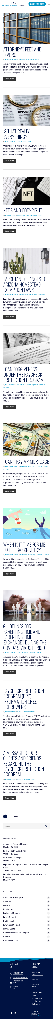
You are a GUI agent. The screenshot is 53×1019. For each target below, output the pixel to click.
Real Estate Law (39, 295)
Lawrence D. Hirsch (11, 59)
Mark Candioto (10, 141)
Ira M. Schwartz (10, 215)
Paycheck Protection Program (16, 933)
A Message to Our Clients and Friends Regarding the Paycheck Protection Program (23, 763)
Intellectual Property (24, 215)
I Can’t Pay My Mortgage (26, 461)
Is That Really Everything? (16, 134)
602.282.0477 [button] (18, 973)
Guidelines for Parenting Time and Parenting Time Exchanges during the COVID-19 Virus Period (24, 637)
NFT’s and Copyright (22, 210)
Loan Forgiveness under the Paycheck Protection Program (23, 374)
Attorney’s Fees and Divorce (22, 52)
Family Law (27, 652)
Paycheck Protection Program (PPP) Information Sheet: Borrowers (23, 698)
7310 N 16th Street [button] (36, 973)
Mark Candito (27, 141)
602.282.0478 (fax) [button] (18, 981)
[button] (49, 4)
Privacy (6, 937)
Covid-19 (19, 385)
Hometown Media (36, 1016)
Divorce (23, 59)
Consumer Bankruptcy (27, 466)
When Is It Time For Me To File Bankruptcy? (24, 547)
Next (16, 817)
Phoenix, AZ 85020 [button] (36, 985)
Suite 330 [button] (35, 980)
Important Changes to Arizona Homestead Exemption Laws (24, 284)
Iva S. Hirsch (9, 385)
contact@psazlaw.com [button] (20, 977)
